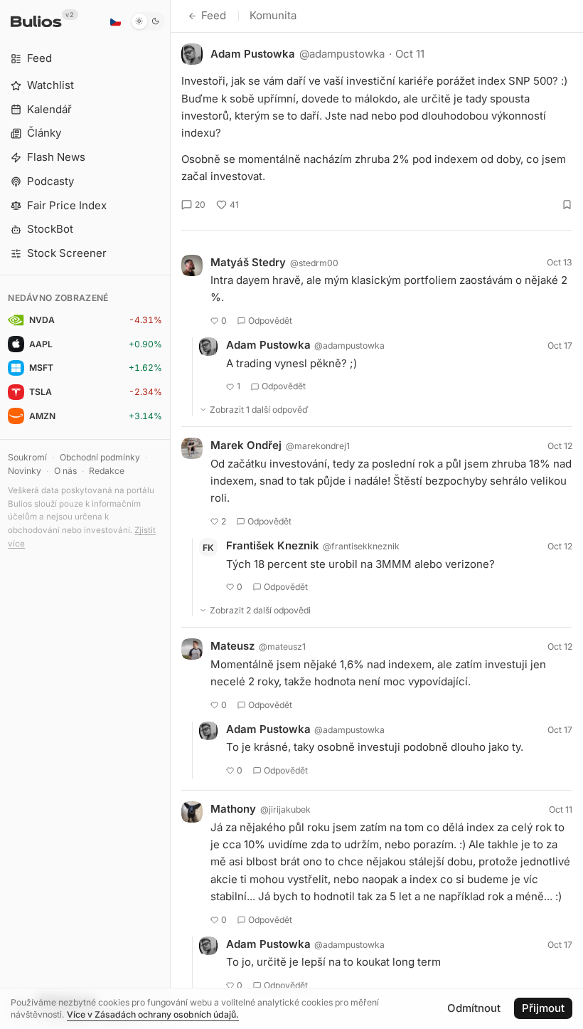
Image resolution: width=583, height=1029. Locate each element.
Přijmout (543, 1008)
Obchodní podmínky (100, 457)
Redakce (106, 470)
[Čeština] (115, 21)
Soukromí (27, 457)
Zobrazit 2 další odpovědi (260, 610)
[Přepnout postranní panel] (170, 514)
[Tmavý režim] (147, 21)
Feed (213, 15)
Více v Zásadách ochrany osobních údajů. (153, 1014)
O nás (65, 470)
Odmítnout (474, 1008)
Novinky (24, 470)
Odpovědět (270, 320)
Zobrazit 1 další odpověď (259, 409)
